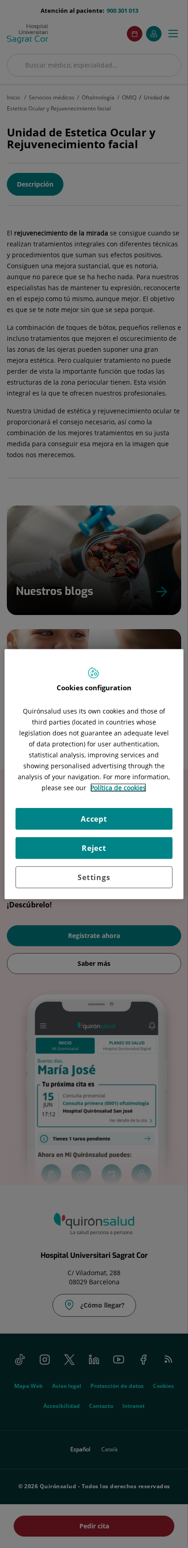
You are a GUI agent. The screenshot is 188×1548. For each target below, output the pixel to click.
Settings (94, 877)
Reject (94, 848)
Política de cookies (118, 787)
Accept (94, 819)
